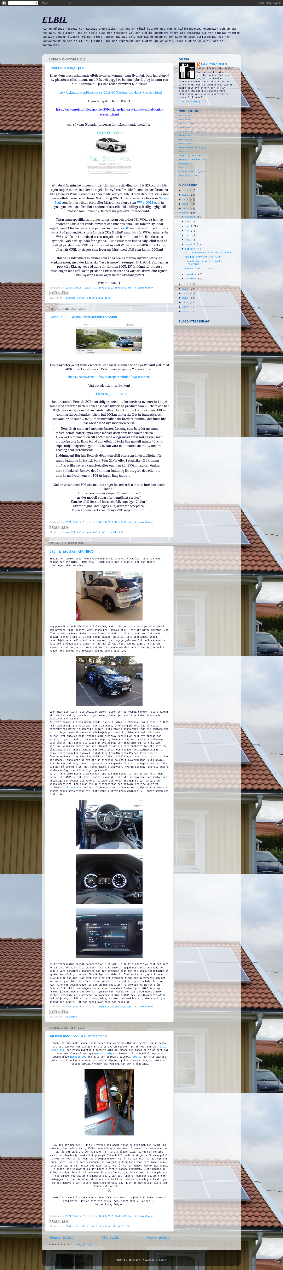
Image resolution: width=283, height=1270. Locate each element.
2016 (186, 213)
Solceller (82, 1226)
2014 (186, 204)
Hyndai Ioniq (103, 1053)
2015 (186, 208)
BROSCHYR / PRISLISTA (109, 394)
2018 (186, 289)
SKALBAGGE (185, 163)
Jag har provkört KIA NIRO (72, 551)
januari (191, 217)
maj (188, 231)
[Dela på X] (59, 293)
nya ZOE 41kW (96, 532)
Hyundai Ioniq (74, 298)
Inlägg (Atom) (82, 1244)
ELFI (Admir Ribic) (79, 288)
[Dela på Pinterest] (67, 293)
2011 (186, 190)
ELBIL (55, 20)
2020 (186, 298)
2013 (186, 199)
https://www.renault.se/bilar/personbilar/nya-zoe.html (109, 377)
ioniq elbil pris (98, 298)
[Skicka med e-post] (51, 293)
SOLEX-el (184, 135)
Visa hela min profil (193, 101)
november (191, 274)
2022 (186, 307)
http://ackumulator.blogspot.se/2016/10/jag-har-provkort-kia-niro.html (109, 92)
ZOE (126, 228)
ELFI (182, 167)
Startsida (110, 1238)
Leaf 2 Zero (187, 124)
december (191, 279)
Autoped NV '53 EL (191, 131)
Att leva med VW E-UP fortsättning (78, 1036)
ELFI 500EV (186, 143)
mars (188, 221)
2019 (186, 293)
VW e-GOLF (145, 202)
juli (188, 240)
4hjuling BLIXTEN (190, 155)
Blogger (161, 1260)
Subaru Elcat (187, 151)
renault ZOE (115, 532)
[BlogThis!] (55, 293)
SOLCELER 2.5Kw (189, 175)
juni (188, 235)
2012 (186, 195)
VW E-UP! (123, 1226)
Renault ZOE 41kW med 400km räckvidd (83, 317)
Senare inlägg (61, 1238)
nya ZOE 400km (74, 532)
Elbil (69, 1226)
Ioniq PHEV (186, 115)
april (189, 226)
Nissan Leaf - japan (192, 171)
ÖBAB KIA (75, 787)
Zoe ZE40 (184, 119)
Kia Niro (71, 1017)
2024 (186, 311)
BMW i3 (136, 1057)
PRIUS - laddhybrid (192, 159)
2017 (186, 284)
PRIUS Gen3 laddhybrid (194, 147)
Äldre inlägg (158, 1238)
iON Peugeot (187, 139)
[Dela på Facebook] (63, 293)
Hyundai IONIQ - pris (67, 68)
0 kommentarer (143, 288)
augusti (191, 244)
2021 (186, 302)
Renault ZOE (78, 1057)
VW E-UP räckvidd (103, 1226)
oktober (191, 249)
